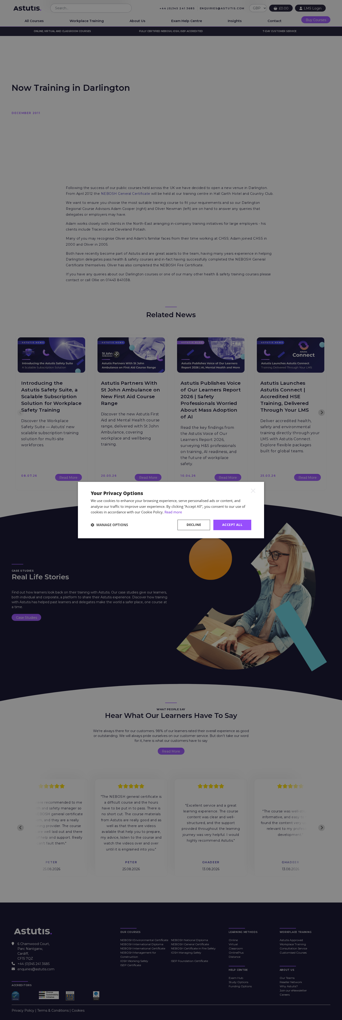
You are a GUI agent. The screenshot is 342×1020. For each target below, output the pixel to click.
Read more (173, 512)
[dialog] (171, 510)
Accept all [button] (232, 524)
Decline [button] (194, 524)
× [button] (253, 491)
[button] (109, 525)
